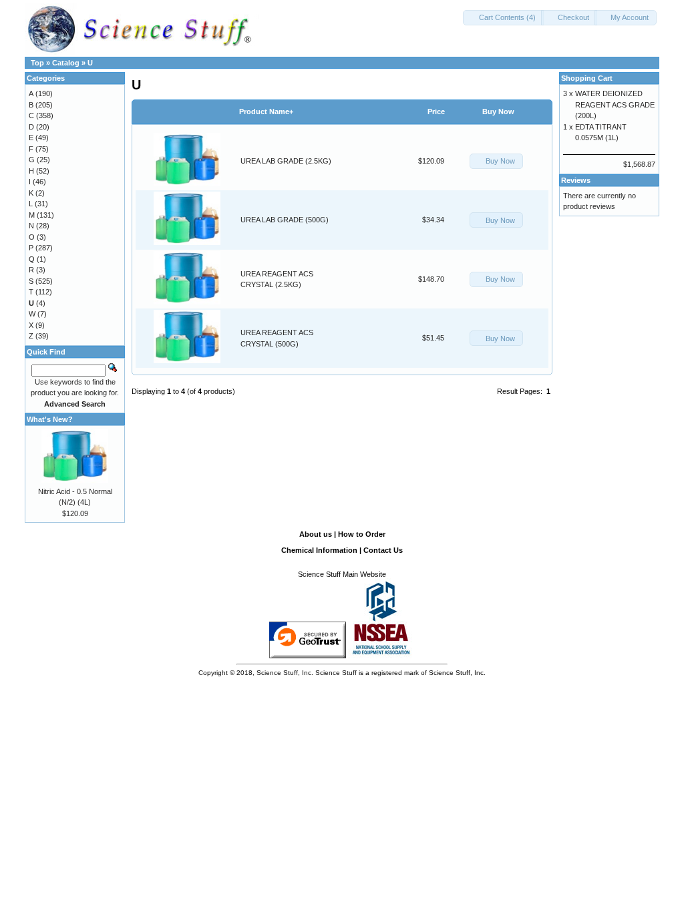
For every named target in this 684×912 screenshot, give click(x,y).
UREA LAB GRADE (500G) (284, 220)
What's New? (50, 419)
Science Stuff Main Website (342, 574)
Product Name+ (266, 111)
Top (37, 63)
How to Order (361, 534)
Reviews (575, 180)
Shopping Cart (587, 78)
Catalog (65, 63)
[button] (503, 17)
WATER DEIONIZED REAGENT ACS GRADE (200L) (615, 104)
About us (315, 534)
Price (436, 111)
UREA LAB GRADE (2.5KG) (285, 161)
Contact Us (383, 550)
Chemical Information (319, 550)
